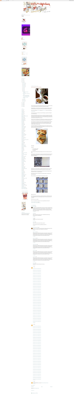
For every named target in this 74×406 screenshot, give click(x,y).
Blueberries (23, 116)
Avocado (22, 112)
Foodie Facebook (23, 134)
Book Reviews (23, 118)
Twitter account (44, 110)
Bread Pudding (23, 120)
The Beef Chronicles (24, 178)
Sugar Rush (23, 175)
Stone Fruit (23, 171)
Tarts (22, 177)
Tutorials (22, 181)
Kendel (33, 213)
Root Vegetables (23, 161)
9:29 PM (34, 220)
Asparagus (23, 111)
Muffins (22, 148)
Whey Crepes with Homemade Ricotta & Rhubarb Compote (26, 96)
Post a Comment (33, 385)
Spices (22, 169)
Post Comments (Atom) (36, 388)
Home (42, 386)
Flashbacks (23, 133)
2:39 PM (34, 216)
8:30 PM (34, 230)
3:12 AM (34, 236)
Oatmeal (22, 149)
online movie (34, 250)
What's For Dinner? (24, 187)
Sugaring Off (23, 176)
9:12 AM (34, 383)
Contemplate (23, 39)
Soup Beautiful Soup (24, 168)
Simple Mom (23, 167)
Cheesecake (23, 123)
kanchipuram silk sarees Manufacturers (37, 268)
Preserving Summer (24, 154)
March (23, 99)
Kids (22, 141)
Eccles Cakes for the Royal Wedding (36, 87)
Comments (24, 54)
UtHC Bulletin (23, 184)
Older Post (51, 386)
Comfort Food (23, 127)
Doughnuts (23, 131)
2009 (23, 103)
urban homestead (23, 182)
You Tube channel (33, 111)
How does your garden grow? (25, 139)
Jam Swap (23, 140)
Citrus (22, 125)
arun (33, 266)
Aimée (22, 38)
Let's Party (23, 142)
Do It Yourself (23, 130)
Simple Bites (23, 166)
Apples (22, 110)
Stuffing (22, 173)
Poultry (22, 153)
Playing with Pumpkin (24, 152)
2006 (23, 106)
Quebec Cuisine (23, 156)
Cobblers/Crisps (23, 126)
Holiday (22, 138)
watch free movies (35, 244)
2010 (23, 102)
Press (22, 155)
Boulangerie (23, 119)
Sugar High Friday (23, 174)
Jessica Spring (23, 213)
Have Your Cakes (23, 137)
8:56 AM (34, 322)
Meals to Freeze (23, 145)
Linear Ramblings (27, 213)
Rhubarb (22, 159)
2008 (23, 104)
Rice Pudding (23, 160)
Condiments (23, 128)
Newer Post (32, 386)
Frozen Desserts (23, 135)
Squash (22, 170)
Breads (22, 121)
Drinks (22, 132)
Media (22, 147)
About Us (23, 109)
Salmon (22, 163)
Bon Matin (23, 117)
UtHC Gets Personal (24, 185)
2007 (23, 105)
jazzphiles (34, 206)
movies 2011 (34, 256)
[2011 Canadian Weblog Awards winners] (30, 35)
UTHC (22, 183)
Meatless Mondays (24, 146)
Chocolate (23, 124)
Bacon (22, 114)
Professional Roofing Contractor (45, 382)
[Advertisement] (37, 401)
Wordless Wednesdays (24, 188)
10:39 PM (34, 211)
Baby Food (23, 113)
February (24, 100)
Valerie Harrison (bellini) (35, 227)
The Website (38, 110)
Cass (33, 381)
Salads (22, 162)
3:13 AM (34, 261)
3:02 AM (34, 225)
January (24, 101)
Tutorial (22, 180)
